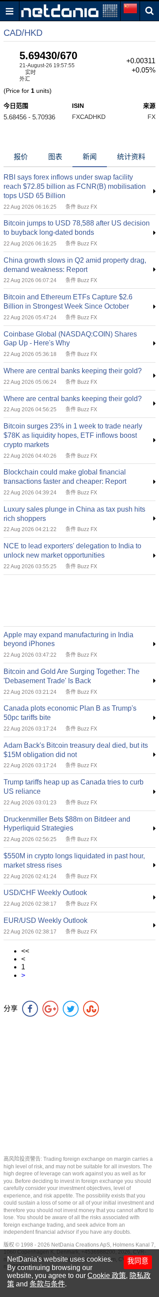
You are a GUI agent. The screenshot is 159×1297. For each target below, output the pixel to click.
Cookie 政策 (106, 1275)
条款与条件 (47, 1284)
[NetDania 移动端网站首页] (69, 10)
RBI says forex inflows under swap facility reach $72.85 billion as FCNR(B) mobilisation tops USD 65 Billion (75, 186)
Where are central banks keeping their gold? (73, 371)
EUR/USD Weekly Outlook (45, 920)
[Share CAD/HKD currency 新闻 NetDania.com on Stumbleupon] (91, 1009)
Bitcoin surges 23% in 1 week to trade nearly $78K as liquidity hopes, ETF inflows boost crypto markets (73, 435)
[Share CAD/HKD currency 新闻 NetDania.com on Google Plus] (50, 1009)
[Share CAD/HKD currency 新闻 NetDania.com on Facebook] (30, 1009)
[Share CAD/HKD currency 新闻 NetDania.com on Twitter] (71, 1009)
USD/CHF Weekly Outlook (45, 892)
